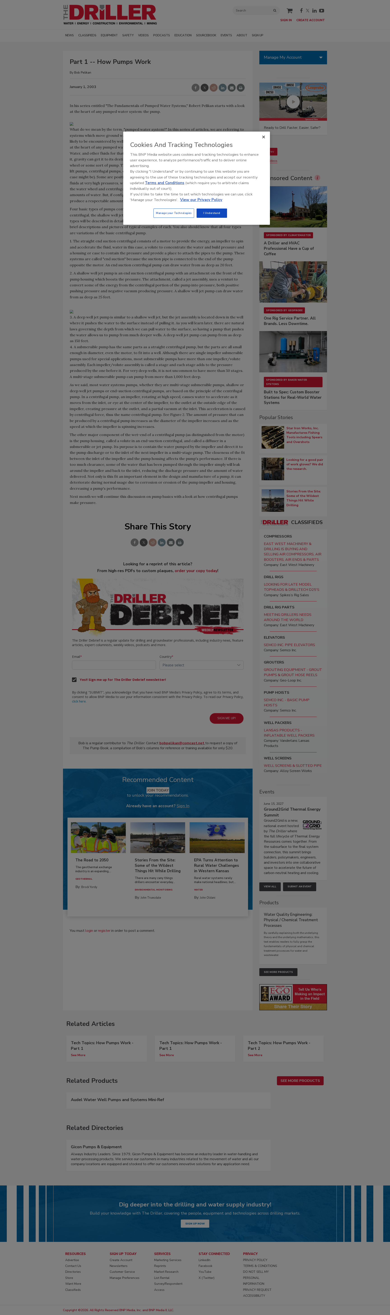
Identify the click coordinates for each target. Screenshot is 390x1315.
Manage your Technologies (174, 213)
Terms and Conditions (164, 183)
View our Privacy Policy (201, 199)
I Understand (211, 213)
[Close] (264, 137)
